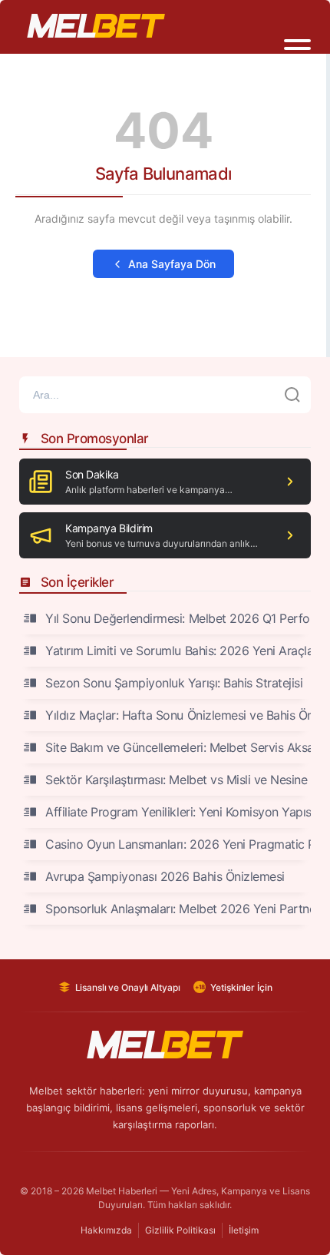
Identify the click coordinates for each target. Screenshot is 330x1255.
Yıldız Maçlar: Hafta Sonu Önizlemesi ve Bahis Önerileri (178, 715)
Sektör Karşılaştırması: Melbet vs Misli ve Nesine (176, 779)
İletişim (244, 1230)
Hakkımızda (106, 1230)
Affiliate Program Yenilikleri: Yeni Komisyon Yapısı (178, 812)
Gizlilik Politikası (180, 1230)
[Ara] (292, 395)
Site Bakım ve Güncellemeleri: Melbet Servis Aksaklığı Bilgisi (178, 747)
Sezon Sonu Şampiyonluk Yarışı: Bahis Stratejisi (173, 682)
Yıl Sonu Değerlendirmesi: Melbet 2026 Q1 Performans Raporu (178, 618)
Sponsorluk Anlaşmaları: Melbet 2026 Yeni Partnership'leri (178, 908)
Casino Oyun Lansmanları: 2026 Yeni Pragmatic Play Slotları (178, 844)
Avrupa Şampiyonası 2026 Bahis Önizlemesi (165, 876)
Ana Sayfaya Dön (172, 263)
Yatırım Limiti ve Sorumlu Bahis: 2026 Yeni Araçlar (178, 650)
